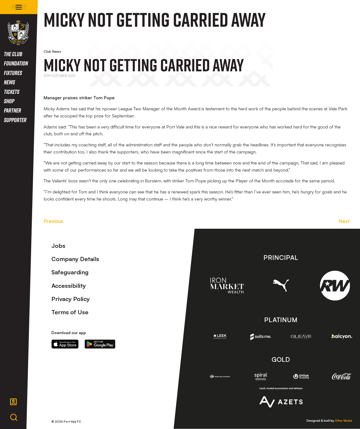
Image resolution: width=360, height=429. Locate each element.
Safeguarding (70, 272)
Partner (12, 110)
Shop (9, 100)
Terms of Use (69, 312)
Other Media (343, 420)
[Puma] (281, 285)
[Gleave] (301, 337)
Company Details (75, 259)
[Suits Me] (260, 337)
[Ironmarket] (227, 285)
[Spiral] (260, 376)
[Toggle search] (14, 417)
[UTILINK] (301, 376)
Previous (53, 221)
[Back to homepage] (18, 33)
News (9, 82)
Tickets (11, 91)
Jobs (58, 245)
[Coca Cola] (341, 376)
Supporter (15, 119)
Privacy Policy (70, 299)
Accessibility (68, 285)
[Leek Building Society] (220, 336)
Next (344, 221)
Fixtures (13, 72)
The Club (13, 53)
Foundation (16, 63)
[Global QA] (220, 376)
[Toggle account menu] (13, 402)
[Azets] (280, 397)
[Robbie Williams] (335, 285)
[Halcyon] (341, 336)
